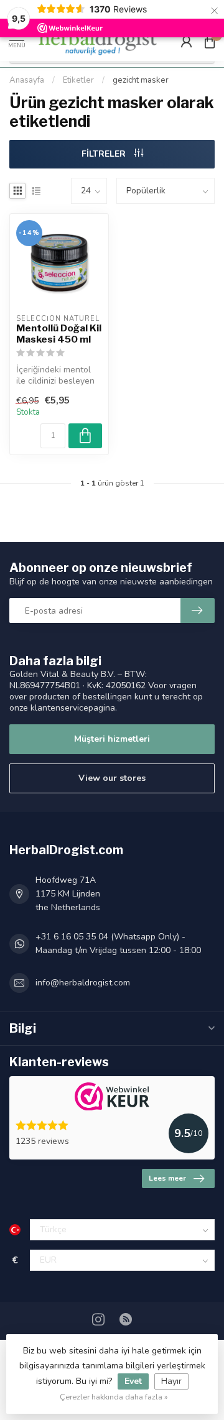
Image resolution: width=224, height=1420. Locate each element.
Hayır (171, 1381)
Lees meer (167, 1178)
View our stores (112, 778)
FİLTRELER (105, 154)
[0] (210, 41)
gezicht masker (141, 80)
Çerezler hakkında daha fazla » (114, 1396)
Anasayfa (26, 80)
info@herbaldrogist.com (82, 983)
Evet (133, 1381)
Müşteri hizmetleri (112, 739)
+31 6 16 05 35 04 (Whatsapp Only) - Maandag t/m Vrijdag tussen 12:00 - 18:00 (118, 943)
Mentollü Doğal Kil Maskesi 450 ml (58, 334)
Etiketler (78, 80)
